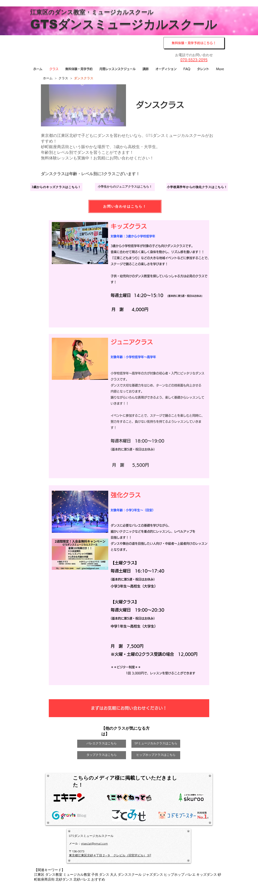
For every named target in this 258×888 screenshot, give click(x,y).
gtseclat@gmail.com (94, 844)
